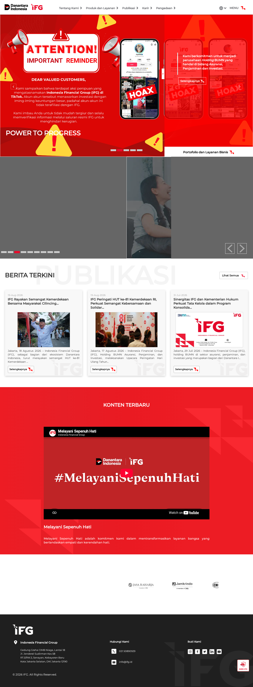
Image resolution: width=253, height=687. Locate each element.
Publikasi (129, 8)
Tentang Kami (69, 8)
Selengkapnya (190, 81)
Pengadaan (164, 8)
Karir (146, 8)
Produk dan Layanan (101, 8)
